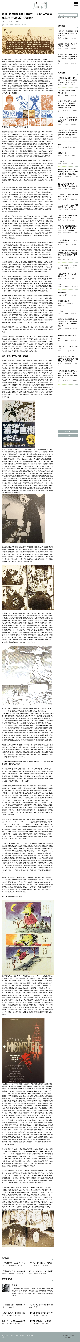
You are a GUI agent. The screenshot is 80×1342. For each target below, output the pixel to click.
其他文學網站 (20, 1335)
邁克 (66, 278)
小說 (59, 155)
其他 (3, 21)
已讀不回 (4, 1265)
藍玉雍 (37, 1265)
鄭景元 (66, 63)
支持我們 (30, 1335)
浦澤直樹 (17, 25)
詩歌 (3, 1323)
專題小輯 (60, 303)
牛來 (59, 18)
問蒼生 (64, 18)
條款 (3, 1337)
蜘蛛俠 (69, 18)
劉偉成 (10, 21)
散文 (59, 147)
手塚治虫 (23, 25)
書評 (30, 1265)
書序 (3, 1315)
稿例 (11, 1335)
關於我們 (5, 1335)
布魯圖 (11, 25)
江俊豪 (66, 340)
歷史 (59, 63)
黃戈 (66, 155)
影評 (59, 38)
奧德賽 (74, 18)
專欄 (59, 278)
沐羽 (37, 1273)
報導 (59, 110)
